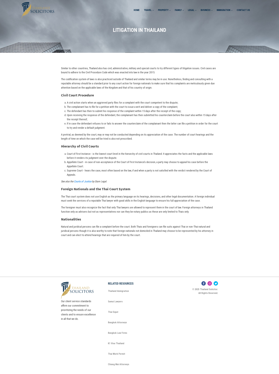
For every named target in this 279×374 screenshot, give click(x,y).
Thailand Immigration (118, 291)
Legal (191, 10)
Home (137, 10)
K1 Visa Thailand (116, 343)
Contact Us (243, 10)
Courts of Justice (82, 181)
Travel (148, 10)
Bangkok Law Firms (117, 333)
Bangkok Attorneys (117, 322)
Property (163, 10)
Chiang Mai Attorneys (118, 364)
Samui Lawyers (115, 301)
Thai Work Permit (116, 353)
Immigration (223, 10)
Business (205, 10)
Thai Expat (113, 312)
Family (178, 10)
